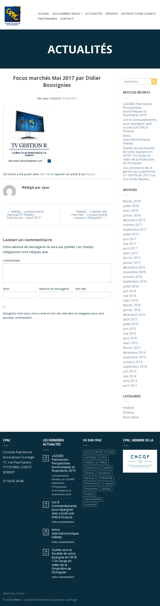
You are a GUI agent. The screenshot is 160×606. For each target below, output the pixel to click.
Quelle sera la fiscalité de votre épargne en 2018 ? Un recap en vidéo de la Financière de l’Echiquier (139, 155)
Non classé (47, 174)
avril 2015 (130, 338)
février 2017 (131, 258)
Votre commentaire (63, 522)
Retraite (106, 488)
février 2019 (131, 201)
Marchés (89, 478)
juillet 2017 (131, 234)
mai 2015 (129, 334)
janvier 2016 (132, 310)
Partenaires (47, 19)
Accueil (43, 13)
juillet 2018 (131, 206)
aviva (87, 451)
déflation (90, 462)
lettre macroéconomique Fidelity (136, 139)
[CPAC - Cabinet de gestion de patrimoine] (17, 14)
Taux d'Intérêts (93, 499)
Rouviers (89, 494)
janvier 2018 (132, 216)
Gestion (107, 467)
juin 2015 (129, 329)
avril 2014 (130, 381)
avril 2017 (130, 249)
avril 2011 (130, 386)
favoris (90, 174)
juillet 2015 (131, 324)
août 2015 (130, 319)
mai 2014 (129, 376)
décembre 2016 (134, 268)
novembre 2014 (134, 357)
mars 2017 (130, 253)
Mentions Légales (14, 593)
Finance (128, 413)
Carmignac (91, 457)
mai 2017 (129, 244)
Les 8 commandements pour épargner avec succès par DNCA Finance (139, 125)
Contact (67, 19)
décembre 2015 (134, 315)
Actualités (93, 13)
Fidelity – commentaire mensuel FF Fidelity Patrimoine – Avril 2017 (25, 214)
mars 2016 (130, 301)
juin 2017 (129, 239)
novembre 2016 (134, 272)
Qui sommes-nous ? (67, 13)
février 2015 (131, 348)
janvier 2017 (132, 263)
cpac (45, 98)
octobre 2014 (132, 362)
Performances (92, 483)
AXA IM (98, 451)
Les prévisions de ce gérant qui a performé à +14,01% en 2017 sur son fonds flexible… (139, 173)
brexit (110, 451)
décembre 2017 (134, 220)
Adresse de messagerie (54, 289)
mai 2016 (129, 296)
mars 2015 (130, 343)
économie (90, 504)
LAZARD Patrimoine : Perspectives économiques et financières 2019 (138, 109)
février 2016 (131, 305)
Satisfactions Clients (138, 13)
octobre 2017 (132, 225)
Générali (89, 473)
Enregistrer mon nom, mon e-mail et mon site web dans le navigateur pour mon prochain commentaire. (53, 315)
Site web (80, 289)
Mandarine (104, 473)
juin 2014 (129, 371)
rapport (109, 483)
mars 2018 (130, 211)
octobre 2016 (132, 277)
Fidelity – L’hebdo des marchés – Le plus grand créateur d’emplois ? (89, 214)
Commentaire (11, 260)
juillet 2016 (131, 286)
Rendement (91, 488)
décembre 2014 (134, 353)
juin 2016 (129, 291)
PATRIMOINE (105, 478)
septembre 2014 (135, 367)
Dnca (104, 457)
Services (111, 13)
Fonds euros (92, 467)
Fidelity (103, 462)
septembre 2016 (135, 282)
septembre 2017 (135, 230)
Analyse (128, 408)
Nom (6, 289)
